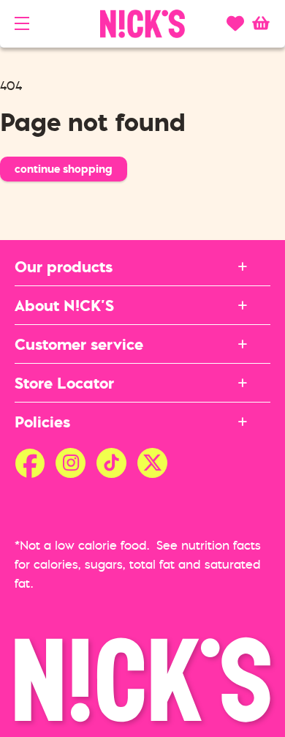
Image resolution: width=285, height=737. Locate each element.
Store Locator (64, 383)
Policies (42, 422)
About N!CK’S (64, 305)
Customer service (79, 344)
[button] (22, 23)
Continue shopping (64, 168)
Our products (64, 266)
